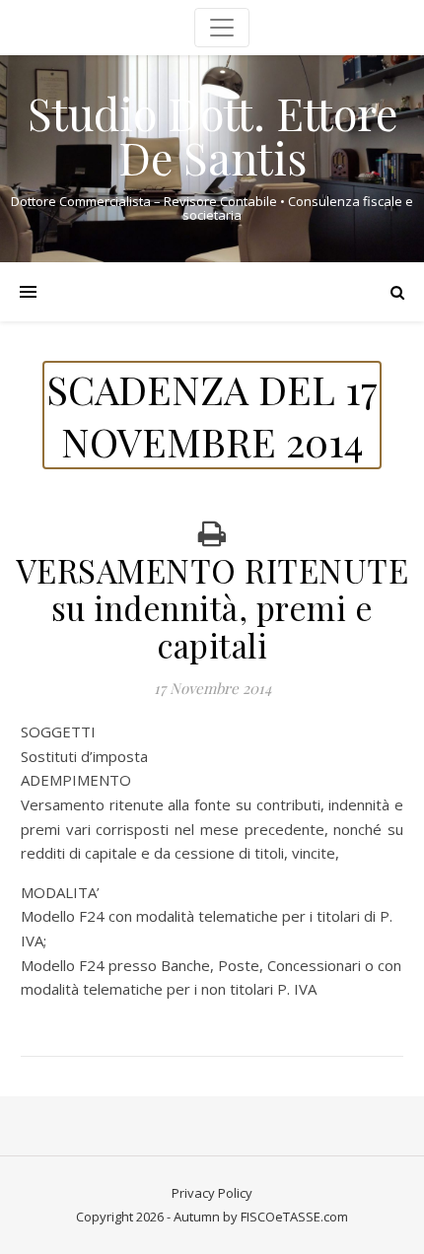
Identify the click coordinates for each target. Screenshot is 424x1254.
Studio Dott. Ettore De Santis (212, 135)
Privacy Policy (212, 1193)
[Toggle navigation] (221, 27)
